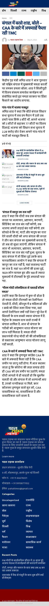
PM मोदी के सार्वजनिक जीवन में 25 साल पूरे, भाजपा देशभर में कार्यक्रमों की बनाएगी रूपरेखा (31, 153)
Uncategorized (10, 500)
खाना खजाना (8, 506)
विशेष (29, 521)
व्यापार (29, 532)
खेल (4, 511)
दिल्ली (13, 11)
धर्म (3, 532)
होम (4, 11)
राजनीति (30, 500)
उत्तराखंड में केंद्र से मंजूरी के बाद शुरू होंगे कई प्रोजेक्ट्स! (30, 176)
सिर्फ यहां (35, 601)
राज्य (24, 11)
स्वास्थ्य (29, 548)
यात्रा (4, 548)
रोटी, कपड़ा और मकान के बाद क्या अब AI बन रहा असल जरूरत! (31, 165)
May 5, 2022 (32, 40)
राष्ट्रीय (34, 11)
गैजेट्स (5, 516)
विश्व (44, 11)
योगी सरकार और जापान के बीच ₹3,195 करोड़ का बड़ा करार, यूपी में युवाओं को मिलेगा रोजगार (30, 189)
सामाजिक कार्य (33, 542)
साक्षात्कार (31, 537)
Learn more (8, 457)
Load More (24, 203)
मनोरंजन (6, 542)
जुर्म (3, 521)
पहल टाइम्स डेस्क (16, 40)
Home (4, 18)
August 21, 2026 (22, 159)
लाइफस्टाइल (32, 516)
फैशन (5, 537)
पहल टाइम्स (11, 601)
